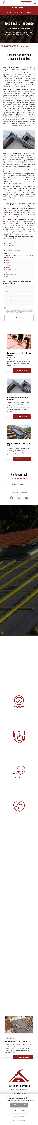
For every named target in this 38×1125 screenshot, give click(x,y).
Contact (28, 12)
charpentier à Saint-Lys (26, 155)
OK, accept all (20, 1105)
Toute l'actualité (23, 1057)
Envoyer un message (19, 484)
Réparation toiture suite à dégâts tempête (19, 354)
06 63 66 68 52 (21, 478)
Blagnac (8, 260)
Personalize (20, 1116)
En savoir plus (22, 371)
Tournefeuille (9, 278)
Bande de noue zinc (11, 249)
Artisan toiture (9, 245)
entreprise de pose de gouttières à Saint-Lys (19, 208)
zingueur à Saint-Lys (25, 190)
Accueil (9, 12)
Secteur (9, 45)
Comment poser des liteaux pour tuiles (18, 444)
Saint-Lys (15, 45)
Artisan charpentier (11, 242)
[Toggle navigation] (35, 3)
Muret (7, 273)
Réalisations (18, 12)
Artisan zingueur (10, 247)
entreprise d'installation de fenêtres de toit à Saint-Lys (19, 222)
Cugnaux (8, 264)
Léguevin (8, 271)
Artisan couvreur (10, 243)
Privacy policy (20, 1120)
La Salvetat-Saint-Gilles (12, 269)
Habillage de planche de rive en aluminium (18, 398)
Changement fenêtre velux (13, 250)
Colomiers (8, 262)
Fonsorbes (8, 266)
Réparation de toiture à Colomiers (17, 1041)
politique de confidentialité (15, 312)
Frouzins (8, 267)
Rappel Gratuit (26, 3)
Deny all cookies (19, 1110)
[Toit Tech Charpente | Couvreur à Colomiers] (3, 3)
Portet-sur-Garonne (11, 274)
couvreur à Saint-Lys (27, 67)
